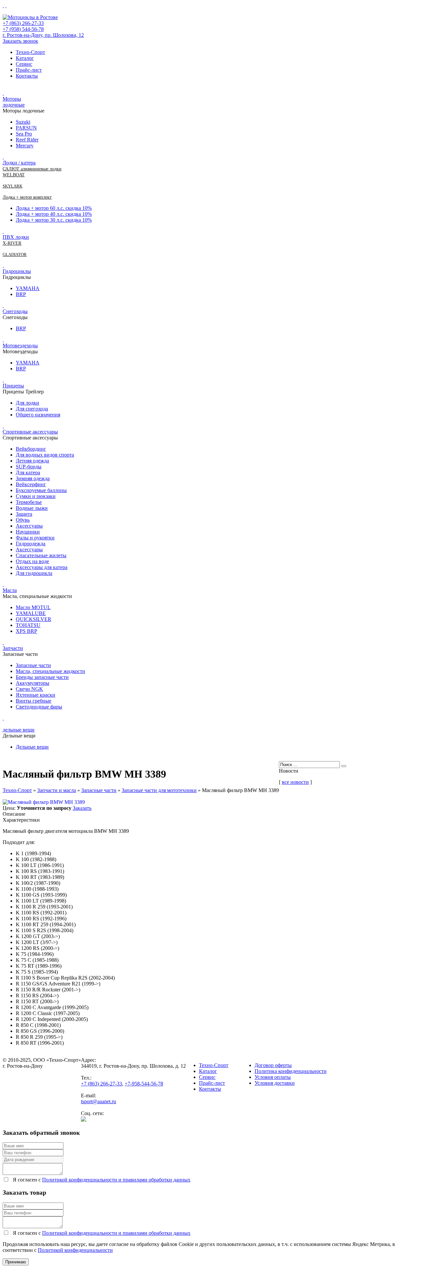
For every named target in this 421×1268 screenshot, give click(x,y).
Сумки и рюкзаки (36, 496)
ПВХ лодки (16, 237)
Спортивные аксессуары (30, 432)
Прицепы (13, 385)
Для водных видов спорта (45, 455)
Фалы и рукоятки (35, 537)
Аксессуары (29, 526)
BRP (21, 294)
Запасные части (33, 665)
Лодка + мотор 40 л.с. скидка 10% (54, 214)
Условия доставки (275, 1083)
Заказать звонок (20, 41)
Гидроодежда (30, 543)
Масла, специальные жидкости (50, 671)
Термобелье (29, 502)
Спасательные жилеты (41, 555)
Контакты (27, 76)
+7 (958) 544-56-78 (23, 29)
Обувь (23, 520)
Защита (24, 514)
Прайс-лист (29, 70)
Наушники (28, 532)
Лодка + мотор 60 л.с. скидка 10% (54, 208)
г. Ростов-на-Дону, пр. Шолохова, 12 (43, 35)
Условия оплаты (273, 1077)
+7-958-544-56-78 (144, 1083)
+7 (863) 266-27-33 (23, 23)
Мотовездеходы (20, 345)
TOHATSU (28, 625)
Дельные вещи (32, 747)
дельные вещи (19, 730)
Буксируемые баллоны (41, 490)
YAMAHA (27, 288)
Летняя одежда (32, 460)
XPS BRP (26, 631)
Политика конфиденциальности (291, 1071)
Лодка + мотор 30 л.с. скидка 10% (54, 220)
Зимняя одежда (33, 478)
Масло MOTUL (33, 607)
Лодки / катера (19, 162)
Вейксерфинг (31, 484)
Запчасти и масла (56, 790)
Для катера (28, 472)
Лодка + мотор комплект (27, 197)
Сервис (24, 64)
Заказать (82, 808)
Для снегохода (32, 408)
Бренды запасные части (42, 677)
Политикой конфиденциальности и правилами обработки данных (116, 1179)
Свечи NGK (29, 689)
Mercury (25, 145)
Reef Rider (27, 139)
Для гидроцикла (34, 573)
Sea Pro (24, 134)
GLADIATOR (15, 254)
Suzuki (23, 122)
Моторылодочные (14, 102)
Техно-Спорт (30, 52)
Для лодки (27, 403)
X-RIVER (12, 243)
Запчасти (13, 648)
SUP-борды (28, 466)
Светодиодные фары (39, 706)
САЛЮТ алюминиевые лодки (32, 168)
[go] (343, 766)
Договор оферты (273, 1065)
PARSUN (26, 128)
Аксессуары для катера (41, 567)
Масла (10, 590)
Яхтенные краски (35, 695)
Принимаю (15, 1261)
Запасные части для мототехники (159, 790)
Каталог (25, 58)
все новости (295, 782)
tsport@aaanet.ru (98, 1101)
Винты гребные (33, 701)
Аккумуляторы (32, 683)
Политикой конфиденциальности (75, 1250)
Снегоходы (15, 311)
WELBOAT (14, 174)
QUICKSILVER (33, 619)
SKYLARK (12, 186)
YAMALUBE (31, 613)
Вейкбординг (31, 449)
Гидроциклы (17, 271)
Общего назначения (38, 414)
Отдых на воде (32, 561)
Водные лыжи (32, 508)
